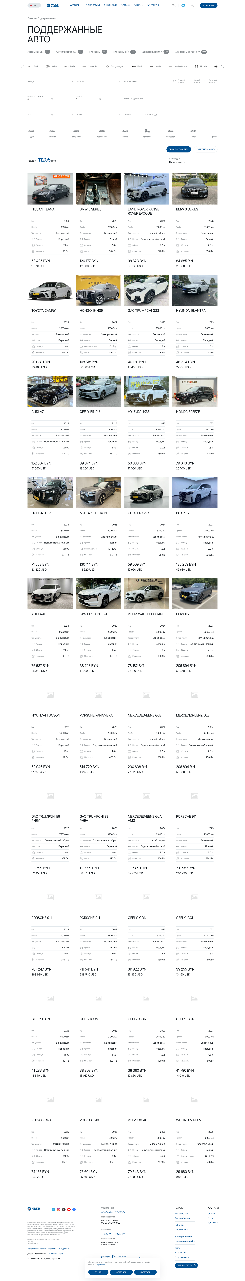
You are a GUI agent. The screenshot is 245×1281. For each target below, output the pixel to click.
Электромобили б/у (185, 1241)
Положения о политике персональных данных (48, 1248)
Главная (32, 18)
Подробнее (100, 1264)
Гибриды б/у (181, 1229)
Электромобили (183, 1236)
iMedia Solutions (56, 1253)
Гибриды (179, 1225)
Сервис (125, 5)
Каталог (74, 5)
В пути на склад (183, 1257)
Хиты (177, 1248)
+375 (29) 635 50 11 (113, 1234)
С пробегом (93, 5)
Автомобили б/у (183, 1218)
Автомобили (181, 1213)
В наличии (110, 5)
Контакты (153, 5)
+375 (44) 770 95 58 (113, 1212)
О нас (137, 5)
